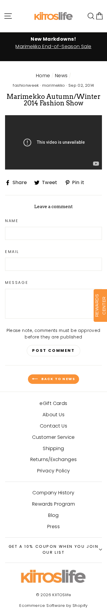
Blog (53, 515)
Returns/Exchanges (53, 459)
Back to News (57, 378)
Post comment (53, 350)
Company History (53, 492)
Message (16, 282)
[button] (99, 16)
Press (53, 526)
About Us (53, 414)
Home (43, 75)
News (61, 75)
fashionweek (26, 85)
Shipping (53, 448)
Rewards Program (53, 504)
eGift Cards (53, 403)
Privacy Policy (53, 470)
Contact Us (53, 425)
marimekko (53, 85)
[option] (53, 43)
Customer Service (53, 437)
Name (11, 221)
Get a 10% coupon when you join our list (54, 549)
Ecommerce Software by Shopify (53, 605)
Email (12, 251)
